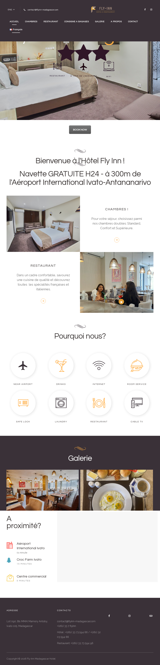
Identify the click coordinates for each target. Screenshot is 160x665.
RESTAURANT (51, 21)
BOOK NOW (80, 129)
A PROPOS (116, 21)
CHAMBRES (31, 21)
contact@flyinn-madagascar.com (76, 621)
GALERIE (100, 21)
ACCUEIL (14, 21)
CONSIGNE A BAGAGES (76, 21)
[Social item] (145, 9)
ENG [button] (10, 9)
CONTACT (133, 21)
